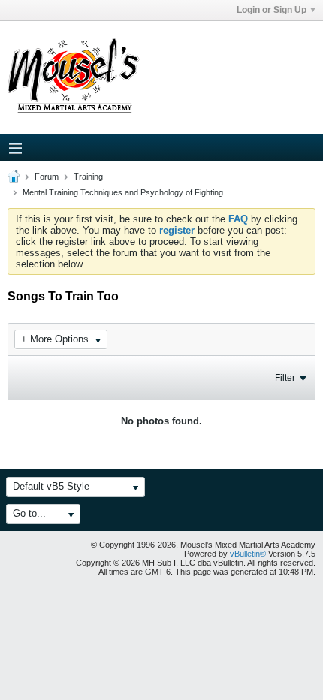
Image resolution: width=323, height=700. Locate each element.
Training (88, 176)
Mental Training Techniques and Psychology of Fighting (123, 192)
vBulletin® (248, 553)
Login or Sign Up (271, 10)
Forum (47, 176)
